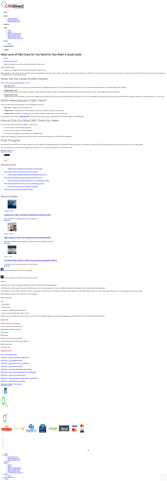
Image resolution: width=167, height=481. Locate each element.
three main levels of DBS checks (15, 83)
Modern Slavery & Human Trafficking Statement (17, 447)
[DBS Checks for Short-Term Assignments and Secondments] (12, 230)
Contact (6, 49)
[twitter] (5, 393)
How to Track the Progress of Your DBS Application (18, 189)
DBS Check (7, 435)
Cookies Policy (8, 444)
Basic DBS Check (13, 18)
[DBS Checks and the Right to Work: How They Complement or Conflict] (28, 180)
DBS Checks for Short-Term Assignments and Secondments (27, 238)
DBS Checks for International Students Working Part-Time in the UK (23, 177)
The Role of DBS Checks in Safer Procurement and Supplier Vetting (30, 260)
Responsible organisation (11, 445)
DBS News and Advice (10, 61)
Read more (7, 220)
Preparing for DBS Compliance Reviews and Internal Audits (27, 215)
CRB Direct (18, 133)
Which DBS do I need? (14, 36)
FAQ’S (10, 30)
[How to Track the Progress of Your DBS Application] (23, 186)
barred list (23, 116)
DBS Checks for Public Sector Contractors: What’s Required (21, 171)
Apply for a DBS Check (7, 67)
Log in (9, 43)
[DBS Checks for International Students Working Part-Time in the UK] (27, 174)
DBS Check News (8, 46)
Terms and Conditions (7, 384)
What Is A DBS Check (14, 35)
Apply (5, 16)
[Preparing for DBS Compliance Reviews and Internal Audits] (12, 208)
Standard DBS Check (14, 20)
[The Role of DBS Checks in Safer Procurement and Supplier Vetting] (12, 253)
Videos (9, 32)
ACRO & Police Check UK (15, 38)
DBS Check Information (14, 33)
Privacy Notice (18, 384)
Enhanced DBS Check (14, 21)
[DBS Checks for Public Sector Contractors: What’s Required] (25, 168)
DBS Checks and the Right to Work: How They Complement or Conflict (24, 183)
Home (5, 12)
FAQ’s (5, 28)
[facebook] (5, 390)
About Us (6, 24)
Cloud (5, 41)
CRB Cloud (7, 438)
